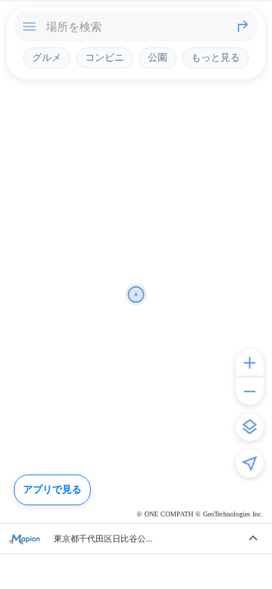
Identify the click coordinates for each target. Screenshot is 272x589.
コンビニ (104, 57)
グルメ (46, 57)
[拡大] (250, 363)
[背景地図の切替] (250, 427)
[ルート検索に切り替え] (242, 26)
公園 (157, 57)
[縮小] (250, 391)
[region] (136, 294)
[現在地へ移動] (250, 463)
